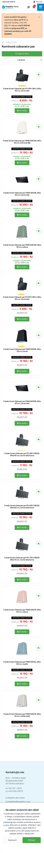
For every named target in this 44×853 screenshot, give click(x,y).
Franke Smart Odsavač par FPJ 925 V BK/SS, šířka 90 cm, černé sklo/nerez (22, 454)
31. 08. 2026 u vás (22, 106)
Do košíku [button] (23, 110)
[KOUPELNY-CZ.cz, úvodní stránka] (10, 7)
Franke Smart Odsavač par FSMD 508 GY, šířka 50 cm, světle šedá (22, 715)
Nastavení (12, 840)
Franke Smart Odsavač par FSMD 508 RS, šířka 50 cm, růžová (22, 610)
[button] (28, 7)
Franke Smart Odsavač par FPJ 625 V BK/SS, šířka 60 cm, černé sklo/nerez (22, 506)
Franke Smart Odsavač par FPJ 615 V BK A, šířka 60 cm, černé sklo (22, 298)
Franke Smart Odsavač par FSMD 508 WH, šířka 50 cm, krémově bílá (22, 141)
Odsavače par (11, 42)
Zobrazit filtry (23, 53)
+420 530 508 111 (15, 791)
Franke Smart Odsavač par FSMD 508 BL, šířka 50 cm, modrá (22, 663)
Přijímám (31, 840)
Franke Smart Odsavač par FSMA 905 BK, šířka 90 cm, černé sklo (22, 194)
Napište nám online (16, 798)
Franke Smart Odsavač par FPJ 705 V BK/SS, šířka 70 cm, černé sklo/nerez (22, 558)
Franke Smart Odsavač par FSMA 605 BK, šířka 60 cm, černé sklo (22, 402)
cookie (6, 825)
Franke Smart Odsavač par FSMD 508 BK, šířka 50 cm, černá (22, 350)
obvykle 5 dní (22, 313)
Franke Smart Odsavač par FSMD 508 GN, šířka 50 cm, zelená (22, 246)
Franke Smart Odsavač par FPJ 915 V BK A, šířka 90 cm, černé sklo (22, 89)
